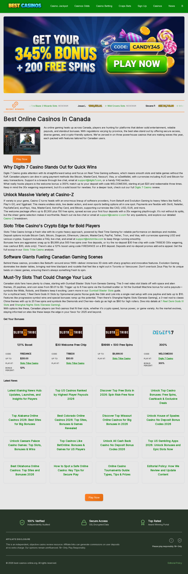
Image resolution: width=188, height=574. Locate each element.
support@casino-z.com (113, 214)
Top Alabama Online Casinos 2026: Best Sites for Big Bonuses (25, 420)
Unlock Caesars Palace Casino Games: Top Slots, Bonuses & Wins (24, 445)
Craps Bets (125, 5)
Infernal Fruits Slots (177, 106)
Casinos (157, 5)
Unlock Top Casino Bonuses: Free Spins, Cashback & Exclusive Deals (163, 396)
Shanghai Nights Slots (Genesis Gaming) (37, 304)
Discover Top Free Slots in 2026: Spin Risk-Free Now (117, 392)
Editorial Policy (175, 563)
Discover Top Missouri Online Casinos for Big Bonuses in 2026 (117, 420)
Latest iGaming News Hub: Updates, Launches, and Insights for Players (25, 394)
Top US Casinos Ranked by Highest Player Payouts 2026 (71, 394)
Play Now (21, 159)
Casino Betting (104, 5)
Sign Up (142, 5)
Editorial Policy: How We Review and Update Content (163, 470)
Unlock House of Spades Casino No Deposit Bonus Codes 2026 (163, 420)
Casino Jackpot (59, 5)
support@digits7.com (89, 180)
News (172, 5)
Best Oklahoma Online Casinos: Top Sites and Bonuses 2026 (25, 470)
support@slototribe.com (89, 238)
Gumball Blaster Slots (101, 290)
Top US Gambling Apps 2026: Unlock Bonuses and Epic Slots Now (163, 445)
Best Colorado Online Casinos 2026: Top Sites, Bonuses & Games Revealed (71, 422)
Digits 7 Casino (143, 187)
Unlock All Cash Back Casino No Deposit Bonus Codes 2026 (117, 445)
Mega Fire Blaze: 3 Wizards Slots (30, 106)
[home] (24, 11)
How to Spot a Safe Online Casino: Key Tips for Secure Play (71, 470)
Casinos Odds (82, 5)
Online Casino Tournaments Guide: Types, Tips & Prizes (117, 470)
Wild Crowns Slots (105, 106)
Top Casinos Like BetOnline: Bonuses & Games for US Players (71, 445)
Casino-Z (9, 218)
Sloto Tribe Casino (33, 249)
